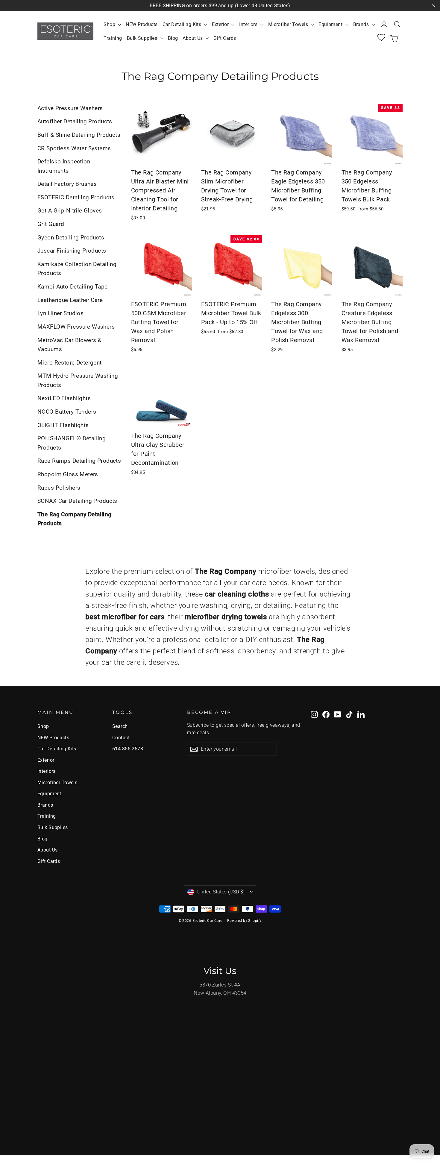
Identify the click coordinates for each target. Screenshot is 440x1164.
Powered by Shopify (244, 921)
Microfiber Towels (288, 24)
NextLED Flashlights (64, 398)
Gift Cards (224, 38)
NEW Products (141, 24)
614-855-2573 (127, 749)
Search (120, 726)
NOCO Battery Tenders (66, 411)
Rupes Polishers (58, 487)
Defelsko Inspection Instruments (63, 166)
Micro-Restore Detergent (69, 362)
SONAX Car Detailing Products (77, 500)
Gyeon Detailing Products (70, 237)
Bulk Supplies (143, 38)
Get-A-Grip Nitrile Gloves (69, 210)
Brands (361, 24)
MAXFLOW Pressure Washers (76, 326)
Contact (121, 737)
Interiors (249, 24)
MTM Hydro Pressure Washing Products (77, 380)
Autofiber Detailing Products (74, 121)
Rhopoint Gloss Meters (67, 474)
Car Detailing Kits (183, 24)
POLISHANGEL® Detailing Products (71, 443)
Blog (173, 38)
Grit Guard (50, 224)
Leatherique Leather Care (70, 300)
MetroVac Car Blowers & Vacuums (69, 345)
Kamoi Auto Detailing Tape (72, 286)
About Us (193, 38)
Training (113, 38)
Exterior (221, 24)
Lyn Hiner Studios (60, 313)
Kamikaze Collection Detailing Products (76, 269)
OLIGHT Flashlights (63, 425)
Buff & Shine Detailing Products (78, 134)
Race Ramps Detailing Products (79, 460)
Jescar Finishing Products (71, 250)
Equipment (331, 24)
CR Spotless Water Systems (74, 148)
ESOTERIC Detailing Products (75, 197)
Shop (110, 24)
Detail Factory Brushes (67, 183)
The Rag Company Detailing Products (74, 519)
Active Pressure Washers (70, 108)
